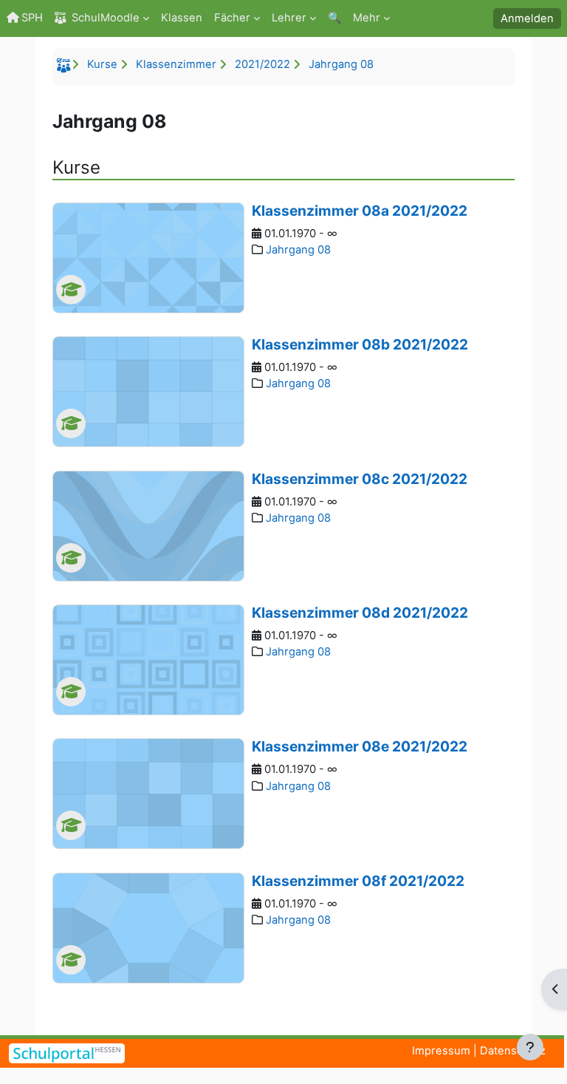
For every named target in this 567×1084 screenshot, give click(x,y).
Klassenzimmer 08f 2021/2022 (358, 881)
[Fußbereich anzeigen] (530, 1047)
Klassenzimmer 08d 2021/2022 (360, 612)
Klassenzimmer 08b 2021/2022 (360, 344)
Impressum (441, 1050)
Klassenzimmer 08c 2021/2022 (359, 479)
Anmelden (527, 18)
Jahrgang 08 (341, 64)
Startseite (65, 68)
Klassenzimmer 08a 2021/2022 (359, 210)
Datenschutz (513, 1050)
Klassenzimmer (176, 64)
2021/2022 (262, 64)
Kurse (102, 64)
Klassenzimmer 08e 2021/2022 (359, 746)
